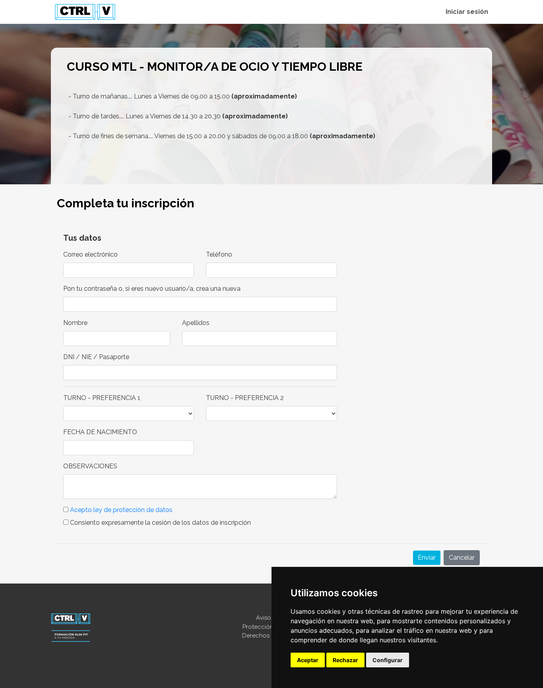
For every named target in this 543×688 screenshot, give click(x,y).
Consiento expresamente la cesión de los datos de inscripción (159, 522)
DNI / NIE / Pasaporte (96, 357)
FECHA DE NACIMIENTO (100, 432)
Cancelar (462, 557)
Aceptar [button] (307, 660)
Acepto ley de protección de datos (121, 510)
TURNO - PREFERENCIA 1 (101, 398)
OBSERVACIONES (90, 466)
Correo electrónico (90, 254)
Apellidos (195, 323)
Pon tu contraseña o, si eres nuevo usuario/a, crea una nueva (151, 288)
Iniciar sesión (467, 11)
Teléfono (219, 254)
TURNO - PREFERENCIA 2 (245, 398)
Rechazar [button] (345, 660)
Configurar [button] (387, 660)
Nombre (75, 323)
